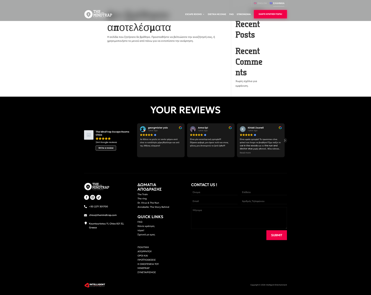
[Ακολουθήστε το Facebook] (86, 197)
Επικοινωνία (244, 14)
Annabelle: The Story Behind (153, 206)
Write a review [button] (105, 147)
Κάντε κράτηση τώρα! (270, 14)
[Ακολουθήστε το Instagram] (92, 197)
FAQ (231, 14)
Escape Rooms (193, 14)
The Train (143, 194)
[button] (284, 140)
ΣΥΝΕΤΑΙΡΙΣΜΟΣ (147, 272)
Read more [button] (245, 153)
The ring (142, 198)
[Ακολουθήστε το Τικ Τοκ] (98, 197)
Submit (276, 235)
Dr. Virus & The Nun (148, 202)
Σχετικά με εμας (217, 14)
